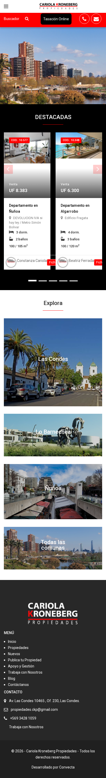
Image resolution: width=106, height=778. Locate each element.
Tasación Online (56, 19)
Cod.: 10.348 (71, 140)
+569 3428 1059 (23, 718)
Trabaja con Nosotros (25, 672)
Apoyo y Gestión (21, 666)
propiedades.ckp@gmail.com (34, 709)
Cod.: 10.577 (19, 140)
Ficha (53, 262)
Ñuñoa (53, 488)
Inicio (12, 641)
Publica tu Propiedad (24, 660)
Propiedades (18, 648)
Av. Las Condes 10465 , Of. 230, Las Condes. (44, 701)
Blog (11, 678)
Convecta (67, 767)
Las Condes (53, 359)
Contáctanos (18, 685)
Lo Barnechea (53, 432)
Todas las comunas (53, 545)
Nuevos (14, 654)
